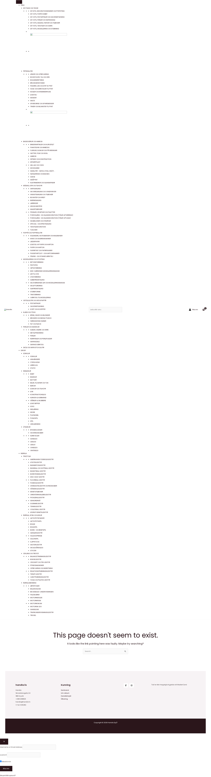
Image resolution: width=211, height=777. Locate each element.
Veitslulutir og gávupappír (34, 300)
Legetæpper (35, 403)
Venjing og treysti (31, 553)
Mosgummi (34, 168)
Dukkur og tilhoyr (38, 389)
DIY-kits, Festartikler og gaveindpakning (47, 17)
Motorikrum (35, 600)
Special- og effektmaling (40, 224)
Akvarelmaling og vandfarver (43, 191)
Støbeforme (35, 291)
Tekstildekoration (38, 227)
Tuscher (33, 230)
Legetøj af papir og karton (41, 244)
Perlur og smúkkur (31, 327)
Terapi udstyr (36, 574)
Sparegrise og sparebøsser (42, 103)
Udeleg (33, 442)
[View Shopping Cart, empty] (203, 309)
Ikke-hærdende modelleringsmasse (45, 271)
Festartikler (35, 303)
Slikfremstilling (36, 288)
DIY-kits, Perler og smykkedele (42, 20)
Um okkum (65, 693)
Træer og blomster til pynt (41, 106)
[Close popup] (4, 742)
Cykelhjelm (35, 362)
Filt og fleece (35, 324)
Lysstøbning (35, 277)
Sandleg (33, 439)
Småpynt (33, 180)
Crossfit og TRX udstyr (40, 562)
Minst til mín (6, 761)
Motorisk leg (36, 606)
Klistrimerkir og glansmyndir (42, 183)
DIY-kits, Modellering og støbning (44, 29)
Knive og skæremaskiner (40, 238)
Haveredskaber (36, 433)
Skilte (32, 100)
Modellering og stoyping (34, 259)
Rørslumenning (29, 583)
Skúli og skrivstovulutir (33, 347)
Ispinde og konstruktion (40, 159)
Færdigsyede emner (38, 321)
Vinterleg (34, 450)
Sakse (32, 177)
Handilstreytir (66, 696)
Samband (65, 690)
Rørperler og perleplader (41, 339)
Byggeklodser (36, 430)
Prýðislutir (28, 71)
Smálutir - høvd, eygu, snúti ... (42, 171)
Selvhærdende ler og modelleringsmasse (47, 283)
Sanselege (34, 609)
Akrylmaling (35, 188)
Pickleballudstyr (37, 497)
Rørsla (24, 453)
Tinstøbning (35, 294)
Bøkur (33, 386)
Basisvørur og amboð (32, 141)
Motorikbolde (36, 597)
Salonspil (34, 539)
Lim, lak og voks (37, 165)
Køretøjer (34, 436)
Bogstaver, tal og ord (40, 77)
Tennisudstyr (35, 506)
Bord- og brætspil (38, 530)
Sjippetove (34, 542)
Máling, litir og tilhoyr (32, 185)
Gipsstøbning (36, 268)
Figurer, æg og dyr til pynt (41, 86)
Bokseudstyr (35, 559)
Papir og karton (37, 247)
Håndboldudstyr (37, 489)
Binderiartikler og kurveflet (42, 144)
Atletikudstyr (36, 462)
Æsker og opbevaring (39, 74)
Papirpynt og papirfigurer (41, 250)
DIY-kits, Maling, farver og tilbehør (45, 23)
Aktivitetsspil (36, 521)
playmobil (34, 415)
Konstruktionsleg (38, 394)
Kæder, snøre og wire (39, 330)
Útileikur (26, 427)
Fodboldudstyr (36, 483)
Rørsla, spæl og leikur (32, 515)
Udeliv (32, 444)
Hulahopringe (36, 536)
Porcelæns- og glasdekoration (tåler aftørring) (51, 215)
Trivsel (33, 615)
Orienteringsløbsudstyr (40, 494)
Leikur (23, 350)
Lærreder (34, 203)
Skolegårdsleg (36, 547)
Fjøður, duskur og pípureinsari (43, 150)
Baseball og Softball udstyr (42, 468)
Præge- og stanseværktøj (41, 256)
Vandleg (33, 447)
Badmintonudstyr (37, 465)
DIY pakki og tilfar (30, 8)
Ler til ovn (34, 274)
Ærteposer (34, 586)
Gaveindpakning (37, 306)
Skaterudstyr (36, 545)
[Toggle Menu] (19, 2)
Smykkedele (35, 341)
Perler (33, 336)
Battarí (33, 380)
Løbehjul (34, 365)
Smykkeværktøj (37, 344)
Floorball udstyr (37, 480)
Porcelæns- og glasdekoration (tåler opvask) (50, 218)
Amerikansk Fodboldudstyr (41, 459)
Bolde (32, 524)
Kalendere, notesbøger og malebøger (46, 236)
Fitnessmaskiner (37, 565)
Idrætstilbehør (36, 492)
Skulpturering (36, 286)
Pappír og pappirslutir (32, 233)
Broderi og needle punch (40, 318)
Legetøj (33, 95)
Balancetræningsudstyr (40, 556)
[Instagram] (131, 685)
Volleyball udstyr (37, 509)
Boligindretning (37, 80)
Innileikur (27, 371)
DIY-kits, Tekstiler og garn (41, 26)
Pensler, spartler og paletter (42, 212)
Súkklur (26, 353)
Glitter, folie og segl (39, 153)
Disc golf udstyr (37, 477)
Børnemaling (35, 200)
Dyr (31, 391)
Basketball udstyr (38, 471)
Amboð (33, 156)
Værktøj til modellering (40, 297)
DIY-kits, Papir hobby (38, 14)
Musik (32, 412)
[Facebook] (126, 685)
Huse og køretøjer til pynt (41, 89)
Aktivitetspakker (37, 518)
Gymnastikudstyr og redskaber (43, 486)
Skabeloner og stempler (40, 221)
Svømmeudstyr (36, 503)
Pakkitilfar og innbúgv (40, 147)
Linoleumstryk (36, 206)
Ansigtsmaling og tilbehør (41, 194)
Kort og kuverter (37, 309)
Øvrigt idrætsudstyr (39, 512)
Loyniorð (3, 755)
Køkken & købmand (38, 397)
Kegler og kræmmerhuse (40, 92)
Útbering (64, 699)
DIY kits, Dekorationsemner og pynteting (47, 11)
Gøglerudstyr (36, 533)
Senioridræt (35, 500)
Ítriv (23, 5)
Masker (33, 98)
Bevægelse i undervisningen (41, 592)
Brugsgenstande (37, 83)
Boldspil (33, 527)
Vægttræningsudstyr (39, 577)
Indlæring (34, 409)
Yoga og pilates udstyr (40, 580)
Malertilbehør (36, 209)
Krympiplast (35, 162)
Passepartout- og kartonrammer (44, 253)
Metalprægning (36, 333)
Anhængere (35, 359)
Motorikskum (36, 603)
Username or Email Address (11, 747)
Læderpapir (35, 241)
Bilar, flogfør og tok (39, 383)
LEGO (32, 406)
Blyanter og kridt (37, 197)
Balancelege (35, 589)
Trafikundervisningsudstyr (41, 612)
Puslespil (34, 418)
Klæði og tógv (29, 312)
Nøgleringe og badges (39, 174)
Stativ (33, 368)
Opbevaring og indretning (41, 568)
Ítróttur (27, 456)
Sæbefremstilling (37, 280)
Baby (32, 374)
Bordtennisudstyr (38, 474)
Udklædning (35, 424)
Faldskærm (34, 595)
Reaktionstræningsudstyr (41, 571)
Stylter (33, 550)
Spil (31, 421)
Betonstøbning (36, 262)
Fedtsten (34, 265)
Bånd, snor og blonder (40, 315)
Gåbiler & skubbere (38, 400)
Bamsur (33, 377)
